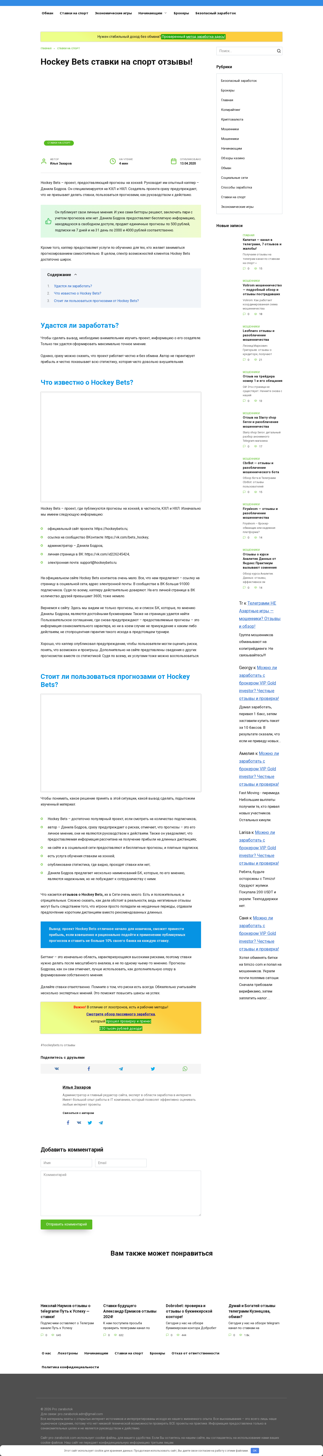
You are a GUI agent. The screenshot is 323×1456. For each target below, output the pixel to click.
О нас (46, 1353)
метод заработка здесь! (205, 37)
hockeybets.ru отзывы (59, 1045)
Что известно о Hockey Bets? (77, 293)
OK (255, 1450)
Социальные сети (234, 178)
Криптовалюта (232, 119)
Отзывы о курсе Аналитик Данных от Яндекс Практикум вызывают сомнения (260, 561)
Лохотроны (68, 1353)
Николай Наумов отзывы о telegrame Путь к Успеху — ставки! (66, 1311)
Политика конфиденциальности (70, 1367)
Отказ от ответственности (195, 1353)
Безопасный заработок (216, 13)
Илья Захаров (77, 1087)
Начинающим (150, 13)
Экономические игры (113, 13)
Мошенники (230, 129)
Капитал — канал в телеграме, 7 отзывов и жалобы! (262, 244)
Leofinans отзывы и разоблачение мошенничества (258, 335)
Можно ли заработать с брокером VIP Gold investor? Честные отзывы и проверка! (259, 683)
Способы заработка (236, 187)
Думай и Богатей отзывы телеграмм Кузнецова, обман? (252, 1311)
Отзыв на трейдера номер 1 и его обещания (262, 379)
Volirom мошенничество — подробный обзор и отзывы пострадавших (262, 290)
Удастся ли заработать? (73, 286)
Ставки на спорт (74, 13)
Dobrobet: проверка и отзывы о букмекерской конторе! (189, 1311)
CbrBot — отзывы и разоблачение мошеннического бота (261, 468)
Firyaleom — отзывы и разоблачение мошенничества (260, 513)
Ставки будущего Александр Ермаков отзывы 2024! (129, 1311)
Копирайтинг (230, 110)
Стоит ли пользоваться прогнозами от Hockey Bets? (96, 301)
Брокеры (181, 13)
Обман (47, 13)
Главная (227, 100)
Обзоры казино (233, 158)
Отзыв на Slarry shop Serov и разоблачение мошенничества (260, 422)
